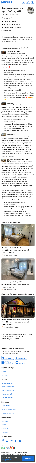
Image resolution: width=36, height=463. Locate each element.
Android (21, 358)
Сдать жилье (5, 406)
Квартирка (7, 2)
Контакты (4, 375)
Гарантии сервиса (7, 387)
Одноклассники (16, 441)
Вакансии (4, 432)
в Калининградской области (13, 337)
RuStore (20, 362)
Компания (4, 421)
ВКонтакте (7, 441)
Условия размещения (8, 409)
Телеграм (11, 441)
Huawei (7, 362)
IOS (7, 358)
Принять (28, 458)
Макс (2, 440)
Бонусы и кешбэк (7, 398)
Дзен (20, 441)
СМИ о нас (5, 428)
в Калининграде (18, 336)
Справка (4, 371)
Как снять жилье (7, 383)
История (4, 425)
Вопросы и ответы (7, 390)
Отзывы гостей (6, 394)
